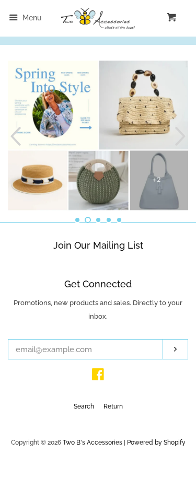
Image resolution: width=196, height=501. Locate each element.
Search (84, 406)
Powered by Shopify (156, 442)
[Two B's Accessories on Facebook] (98, 376)
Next (181, 136)
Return (113, 406)
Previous (14, 136)
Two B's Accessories (92, 442)
